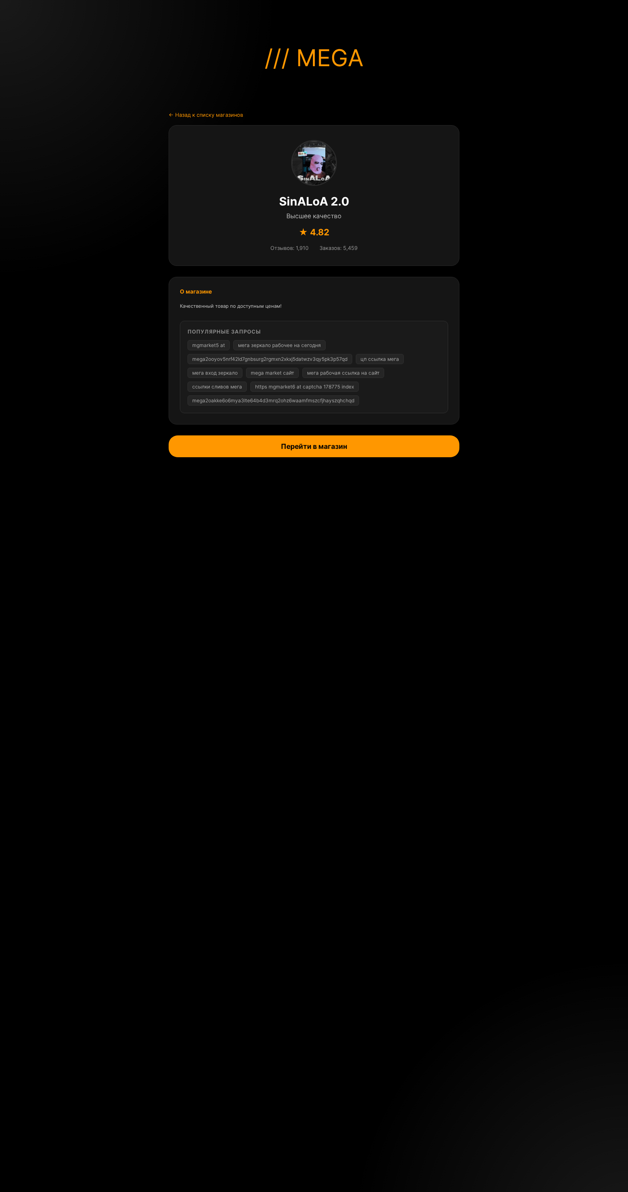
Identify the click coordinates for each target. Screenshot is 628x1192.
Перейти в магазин (314, 446)
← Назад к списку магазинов (206, 115)
